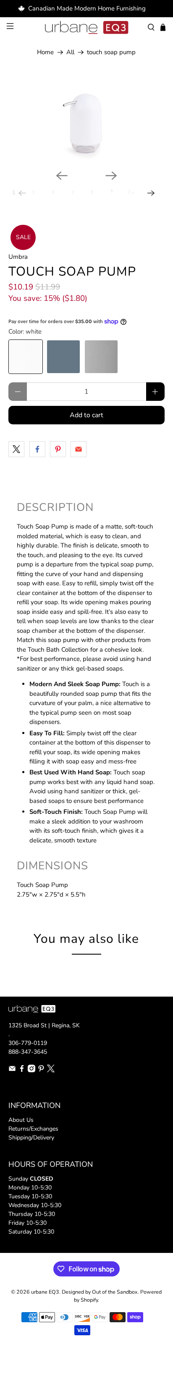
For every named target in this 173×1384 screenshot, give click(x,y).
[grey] (101, 356)
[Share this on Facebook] (37, 449)
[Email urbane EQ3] (12, 1070)
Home (45, 52)
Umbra (18, 257)
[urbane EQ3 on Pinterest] (41, 1070)
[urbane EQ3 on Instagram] (31, 1070)
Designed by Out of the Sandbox (100, 1291)
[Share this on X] (16, 449)
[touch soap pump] (86, 119)
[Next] (111, 175)
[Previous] (61, 175)
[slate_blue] (63, 356)
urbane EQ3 (45, 1291)
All (70, 52)
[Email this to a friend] (78, 449)
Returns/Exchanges (33, 1129)
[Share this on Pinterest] (58, 449)
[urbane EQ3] (86, 28)
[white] (25, 356)
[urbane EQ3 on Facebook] (22, 1070)
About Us (21, 1120)
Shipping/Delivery (31, 1138)
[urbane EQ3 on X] (51, 1070)
